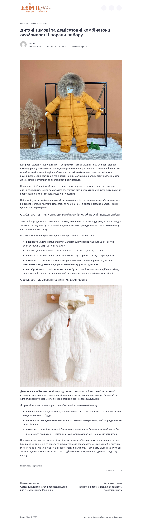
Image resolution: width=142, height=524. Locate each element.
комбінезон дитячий (50, 200)
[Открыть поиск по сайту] (111, 8)
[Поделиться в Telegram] (27, 470)
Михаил (32, 43)
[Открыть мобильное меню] (119, 8)
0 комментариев (79, 46)
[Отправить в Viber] (32, 470)
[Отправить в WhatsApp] (37, 470)
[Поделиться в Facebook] (22, 470)
